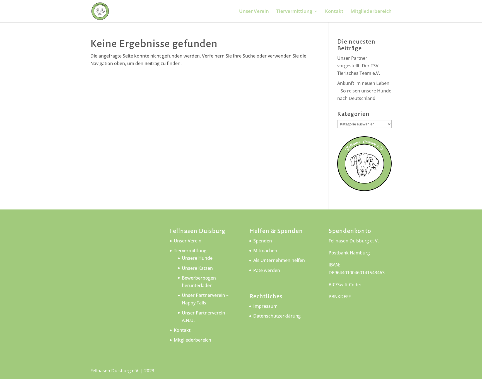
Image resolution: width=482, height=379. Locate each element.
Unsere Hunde (197, 258)
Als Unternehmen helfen (279, 260)
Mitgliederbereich (371, 11)
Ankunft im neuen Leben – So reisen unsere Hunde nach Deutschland (364, 90)
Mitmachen (265, 250)
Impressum (265, 306)
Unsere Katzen (197, 268)
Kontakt (334, 11)
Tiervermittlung (294, 11)
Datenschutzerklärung (277, 316)
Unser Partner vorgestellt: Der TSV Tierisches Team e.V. (358, 65)
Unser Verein (254, 11)
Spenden (262, 241)
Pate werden (266, 270)
